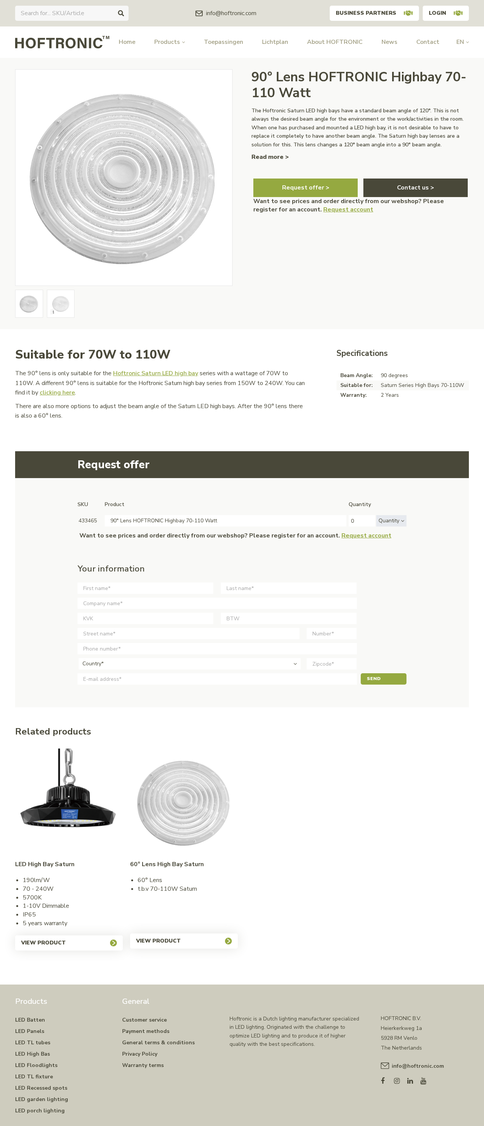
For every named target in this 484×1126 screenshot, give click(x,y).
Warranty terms (143, 1065)
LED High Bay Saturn (44, 864)
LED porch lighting (40, 1110)
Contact (427, 42)
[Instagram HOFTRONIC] (400, 1079)
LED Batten (30, 1019)
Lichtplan (275, 42)
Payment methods (145, 1031)
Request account (348, 209)
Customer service (144, 1019)
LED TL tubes (32, 1042)
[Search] (121, 13)
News (389, 42)
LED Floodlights (36, 1065)
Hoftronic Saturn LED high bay (155, 373)
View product (43, 942)
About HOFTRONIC (335, 42)
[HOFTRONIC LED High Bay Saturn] (69, 802)
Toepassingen (223, 42)
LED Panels (29, 1031)
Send (374, 679)
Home (127, 42)
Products (167, 42)
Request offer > (305, 187)
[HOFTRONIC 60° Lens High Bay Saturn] (184, 802)
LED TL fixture (34, 1076)
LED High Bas (32, 1054)
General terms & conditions (158, 1042)
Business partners (366, 13)
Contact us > (415, 187)
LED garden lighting (41, 1099)
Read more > (270, 157)
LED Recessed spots (41, 1088)
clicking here (57, 392)
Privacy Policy (139, 1054)
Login (437, 13)
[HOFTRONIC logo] (62, 41)
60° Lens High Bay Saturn (167, 864)
